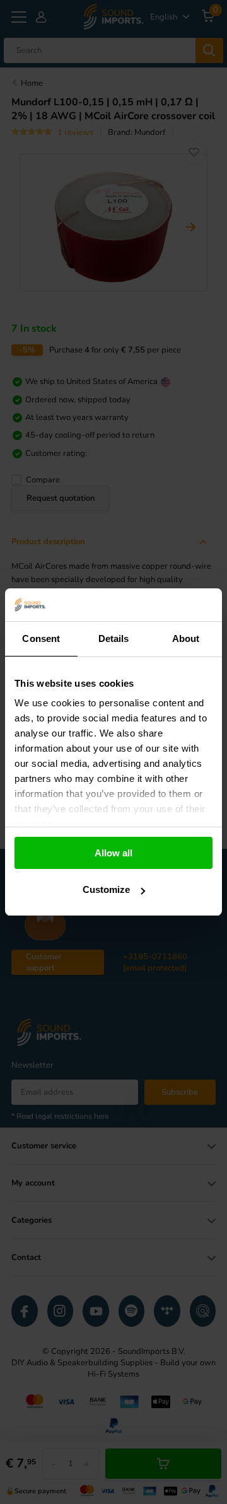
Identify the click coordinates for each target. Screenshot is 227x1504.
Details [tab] (113, 638)
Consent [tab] (41, 638)
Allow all (113, 853)
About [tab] (186, 638)
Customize (106, 889)
